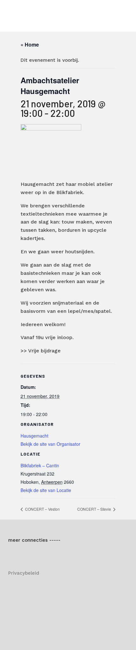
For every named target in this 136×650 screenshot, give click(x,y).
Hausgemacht (34, 435)
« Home (30, 44)
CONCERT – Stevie (94, 509)
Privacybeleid (23, 573)
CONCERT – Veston (42, 509)
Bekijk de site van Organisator (50, 444)
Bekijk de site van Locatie (46, 490)
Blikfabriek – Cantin (40, 465)
